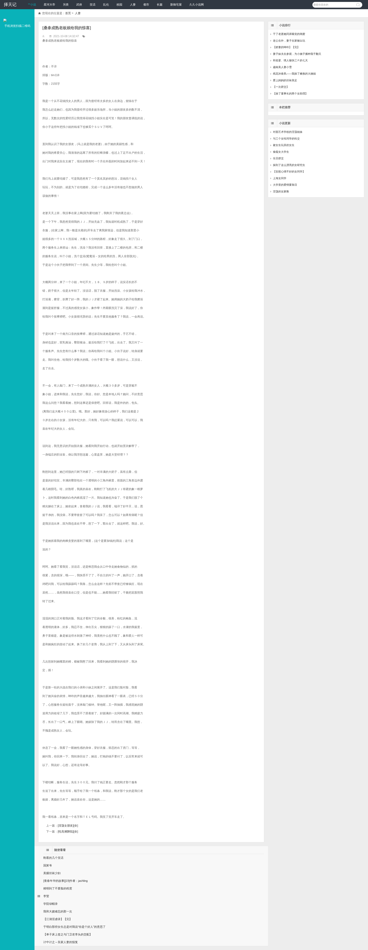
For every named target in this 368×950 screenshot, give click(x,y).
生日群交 (278, 158)
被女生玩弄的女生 (283, 145)
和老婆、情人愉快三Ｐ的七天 (290, 60)
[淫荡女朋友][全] (68, 825)
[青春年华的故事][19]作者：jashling (65, 880)
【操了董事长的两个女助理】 (290, 93)
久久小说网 (196, 4)
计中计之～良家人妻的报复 (60, 942)
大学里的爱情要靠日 (285, 184)
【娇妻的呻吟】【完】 (286, 47)
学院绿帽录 (50, 903)
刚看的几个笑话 (53, 857)
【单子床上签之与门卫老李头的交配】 (67, 934)
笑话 (92, 4)
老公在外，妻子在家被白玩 (289, 40)
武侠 (79, 4)
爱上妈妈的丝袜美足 (285, 80)
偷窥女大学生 (281, 151)
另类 (66, 4)
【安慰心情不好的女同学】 (289, 171)
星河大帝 (49, 4)
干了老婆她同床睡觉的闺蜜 (289, 33)
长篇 (160, 4)
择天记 (10, 4)
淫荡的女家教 (281, 191)
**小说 (32, 4)
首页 (68, 13)
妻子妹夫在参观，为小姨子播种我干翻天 (297, 53)
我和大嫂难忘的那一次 (57, 911)
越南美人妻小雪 (282, 67)
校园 (119, 4)
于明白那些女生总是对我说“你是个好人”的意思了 (74, 926)
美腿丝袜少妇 (52, 873)
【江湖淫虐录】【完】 (57, 919)
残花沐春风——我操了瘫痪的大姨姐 (294, 73)
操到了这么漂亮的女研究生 (289, 165)
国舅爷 (47, 865)
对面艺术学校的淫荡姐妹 (287, 131)
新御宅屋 (176, 4)
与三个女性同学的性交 (286, 138)
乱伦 (106, 4)
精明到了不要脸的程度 (57, 888)
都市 (146, 4)
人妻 (133, 4)
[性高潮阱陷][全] (68, 831)
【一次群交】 (281, 86)
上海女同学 (279, 178)
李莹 (46, 896)
